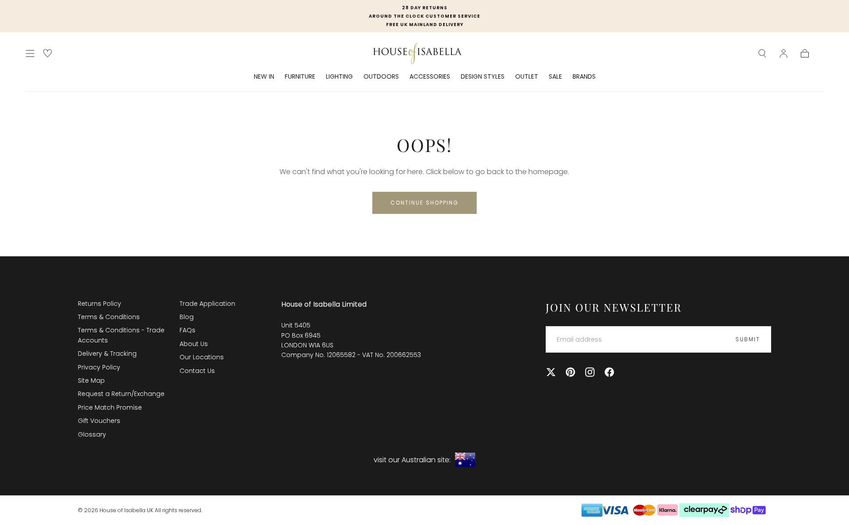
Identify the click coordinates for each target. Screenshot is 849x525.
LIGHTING (339, 77)
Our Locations (202, 357)
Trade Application (207, 303)
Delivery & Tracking (107, 353)
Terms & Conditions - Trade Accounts (121, 335)
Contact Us (197, 370)
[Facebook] (609, 372)
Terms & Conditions (109, 316)
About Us (194, 343)
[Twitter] (551, 372)
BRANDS (584, 77)
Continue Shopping (424, 202)
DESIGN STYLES (483, 77)
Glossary (92, 434)
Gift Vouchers (99, 420)
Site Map (91, 380)
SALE (555, 77)
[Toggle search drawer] (762, 53)
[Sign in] (783, 53)
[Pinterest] (570, 372)
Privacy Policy (99, 367)
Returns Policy (99, 303)
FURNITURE (300, 77)
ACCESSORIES (429, 77)
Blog (187, 316)
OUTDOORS (381, 77)
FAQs (187, 330)
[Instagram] (590, 372)
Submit (747, 339)
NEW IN (264, 77)
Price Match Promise (110, 407)
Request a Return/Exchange (121, 393)
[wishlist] (47, 53)
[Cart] (804, 53)
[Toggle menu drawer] (30, 53)
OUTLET (526, 77)
